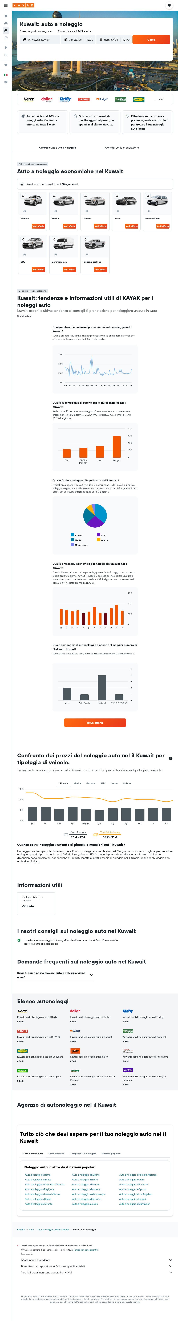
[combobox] (36, 31)
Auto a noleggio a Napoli (38, 1199)
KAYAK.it (21, 1229)
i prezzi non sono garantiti (86, 1249)
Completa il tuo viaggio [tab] (83, 1153)
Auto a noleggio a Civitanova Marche (44, 1184)
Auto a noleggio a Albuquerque (88, 1194)
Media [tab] (77, 783)
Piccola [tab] (63, 783)
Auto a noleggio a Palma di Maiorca (137, 1174)
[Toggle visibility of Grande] (102, 540)
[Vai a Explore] (5, 47)
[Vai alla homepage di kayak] (23, 5)
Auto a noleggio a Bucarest (133, 1184)
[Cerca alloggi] (5, 23)
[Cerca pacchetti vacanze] (5, 37)
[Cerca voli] (5, 15)
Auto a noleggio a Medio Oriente (53, 1229)
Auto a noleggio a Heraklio (133, 1199)
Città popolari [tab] (56, 1153)
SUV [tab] (102, 783)
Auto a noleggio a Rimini (85, 1179)
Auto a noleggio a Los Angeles (135, 1194)
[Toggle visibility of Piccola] (76, 535)
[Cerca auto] (5, 30)
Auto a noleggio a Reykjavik (39, 1189)
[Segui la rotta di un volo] (5, 55)
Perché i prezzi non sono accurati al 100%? (46, 1272)
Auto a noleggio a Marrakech (134, 1203)
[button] (6, 5)
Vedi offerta (38, 226)
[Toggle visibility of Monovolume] (79, 545)
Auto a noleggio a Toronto (38, 1203)
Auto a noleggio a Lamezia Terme (42, 1194)
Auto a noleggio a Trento (38, 1179)
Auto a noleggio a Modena (86, 1189)
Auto (31, 1229)
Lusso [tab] (114, 783)
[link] (95, 722)
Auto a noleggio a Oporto (132, 1189)
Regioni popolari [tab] (111, 1153)
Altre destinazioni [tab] (33, 1153)
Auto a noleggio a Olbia (131, 1179)
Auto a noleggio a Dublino (86, 1174)
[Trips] (5, 64)
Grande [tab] (90, 783)
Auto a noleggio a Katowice (86, 1199)
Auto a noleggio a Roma (37, 1174)
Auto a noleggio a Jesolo (85, 1203)
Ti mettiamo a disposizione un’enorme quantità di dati (53, 1266)
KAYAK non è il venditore (35, 1260)
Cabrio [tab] (127, 783)
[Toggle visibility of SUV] (101, 535)
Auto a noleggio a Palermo (86, 1184)
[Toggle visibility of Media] (76, 540)
